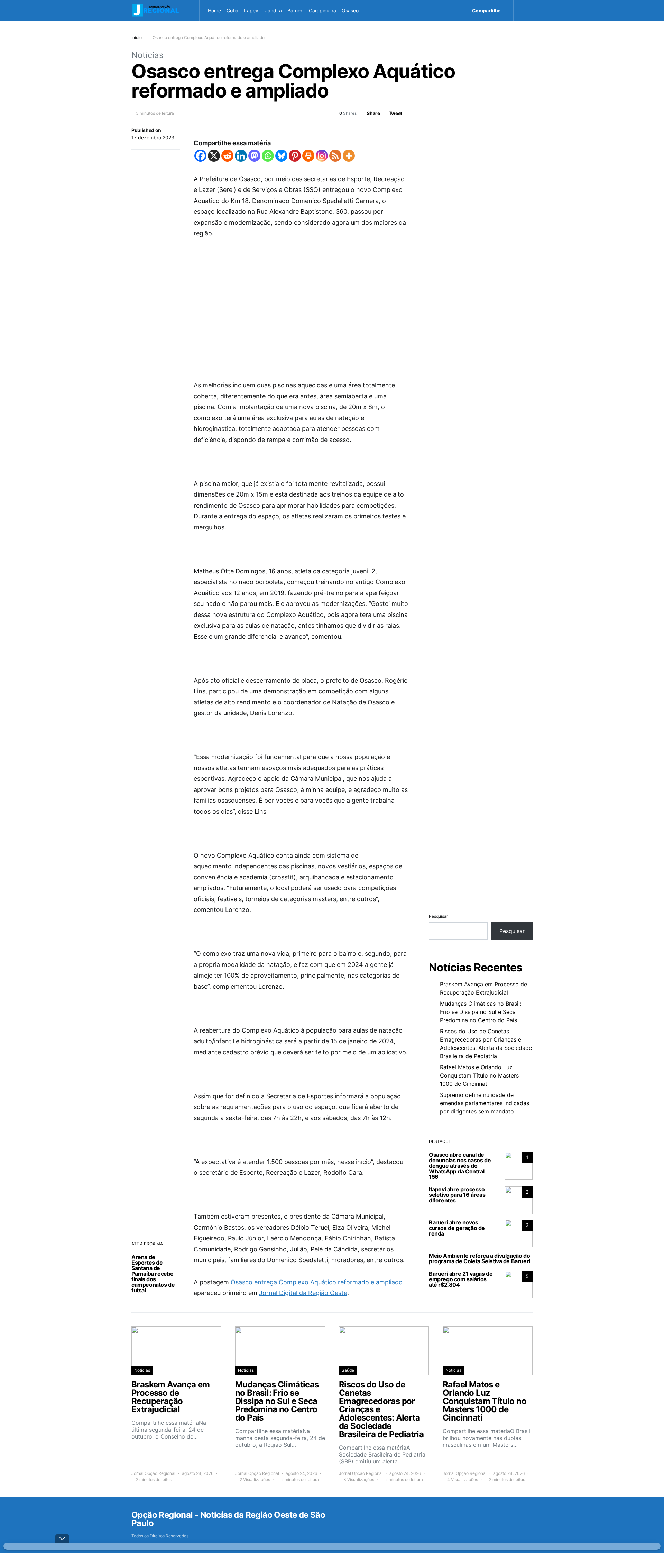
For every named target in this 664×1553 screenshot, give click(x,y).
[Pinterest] (295, 156)
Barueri (295, 10)
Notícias (147, 55)
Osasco (350, 10)
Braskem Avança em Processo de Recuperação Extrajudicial (483, 988)
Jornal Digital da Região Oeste (303, 1292)
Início (136, 37)
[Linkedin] (241, 156)
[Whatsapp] (268, 156)
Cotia (232, 10)
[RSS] (335, 156)
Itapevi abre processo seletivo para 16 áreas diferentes (457, 1195)
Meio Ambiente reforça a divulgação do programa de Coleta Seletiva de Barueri (479, 1258)
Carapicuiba (322, 10)
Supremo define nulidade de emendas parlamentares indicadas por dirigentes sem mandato (484, 1103)
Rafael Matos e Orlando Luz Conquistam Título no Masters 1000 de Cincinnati (479, 1075)
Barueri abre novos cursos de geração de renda (457, 1228)
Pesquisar (438, 916)
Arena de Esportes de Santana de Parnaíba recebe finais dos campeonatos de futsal (153, 1274)
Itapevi (251, 10)
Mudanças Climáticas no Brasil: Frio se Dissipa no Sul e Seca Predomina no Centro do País (480, 1012)
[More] (349, 156)
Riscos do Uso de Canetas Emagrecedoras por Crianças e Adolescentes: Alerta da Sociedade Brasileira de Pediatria (486, 1044)
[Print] (308, 156)
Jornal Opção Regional (153, 1473)
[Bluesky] (281, 156)
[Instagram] (322, 156)
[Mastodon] (254, 156)
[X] (214, 156)
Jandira (273, 10)
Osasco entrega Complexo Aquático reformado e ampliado (317, 1282)
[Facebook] (200, 156)
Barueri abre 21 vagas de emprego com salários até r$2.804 (460, 1279)
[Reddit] (227, 156)
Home (214, 10)
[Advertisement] (301, 298)
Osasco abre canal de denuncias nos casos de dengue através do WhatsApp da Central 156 (460, 1165)
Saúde (348, 1370)
